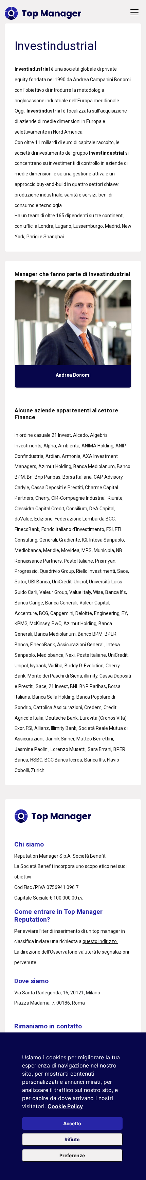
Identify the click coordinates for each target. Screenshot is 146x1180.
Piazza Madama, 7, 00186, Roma (49, 1003)
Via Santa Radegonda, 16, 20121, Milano (57, 992)
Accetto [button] (72, 1123)
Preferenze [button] (72, 1155)
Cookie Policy (65, 1106)
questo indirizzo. (100, 941)
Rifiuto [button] (72, 1139)
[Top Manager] (43, 12)
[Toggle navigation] (134, 12)
